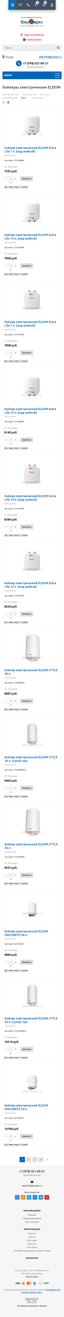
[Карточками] (3, 102)
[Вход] (52, 5)
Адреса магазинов (34, 34)
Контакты (32, 1247)
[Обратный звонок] (28, 5)
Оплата (32, 1237)
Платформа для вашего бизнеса (32, 1306)
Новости (32, 1233)
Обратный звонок (35, 67)
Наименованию (9, 98)
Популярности (29, 94)
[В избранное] (57, 116)
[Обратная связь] (20, 5)
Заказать (26, 178)
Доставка (32, 1240)
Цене (23, 98)
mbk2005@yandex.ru (50, 57)
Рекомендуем (32, 1210)
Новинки (32, 1215)
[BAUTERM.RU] (32, 21)
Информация (32, 1229)
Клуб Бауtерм (34, 39)
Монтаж (32, 1244)
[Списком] (8, 102)
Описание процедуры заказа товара (32, 1250)
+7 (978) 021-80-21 (35, 63)
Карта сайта (32, 1276)
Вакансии (32, 1258)
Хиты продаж (32, 1222)
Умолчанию (37, 98)
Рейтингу (44, 94)
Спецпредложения (32, 1218)
